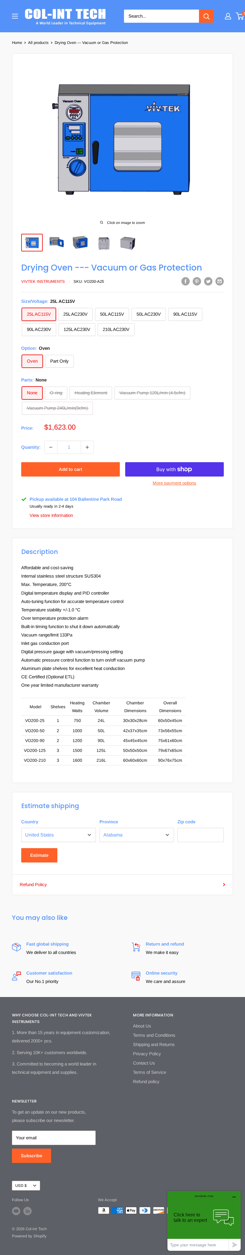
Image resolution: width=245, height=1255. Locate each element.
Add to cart (70, 469)
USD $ (21, 1185)
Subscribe (31, 1155)
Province (108, 821)
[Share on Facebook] (185, 281)
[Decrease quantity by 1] (51, 447)
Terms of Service (149, 1072)
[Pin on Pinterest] (197, 281)
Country (29, 821)
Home (17, 42)
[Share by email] (219, 281)
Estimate (39, 855)
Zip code (186, 821)
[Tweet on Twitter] (208, 281)
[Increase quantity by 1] (87, 447)
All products (38, 42)
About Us (142, 1025)
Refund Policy (33, 884)
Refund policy (146, 1081)
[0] (240, 16)
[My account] (228, 16)
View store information (51, 515)
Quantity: (31, 447)
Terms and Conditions (154, 1035)
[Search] (206, 16)
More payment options (174, 482)
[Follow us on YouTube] (16, 1211)
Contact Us (144, 1062)
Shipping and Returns (154, 1044)
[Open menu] (15, 16)
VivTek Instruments (43, 281)
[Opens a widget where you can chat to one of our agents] (204, 1221)
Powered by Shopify (29, 1236)
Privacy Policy (147, 1053)
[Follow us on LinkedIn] (27, 1211)
